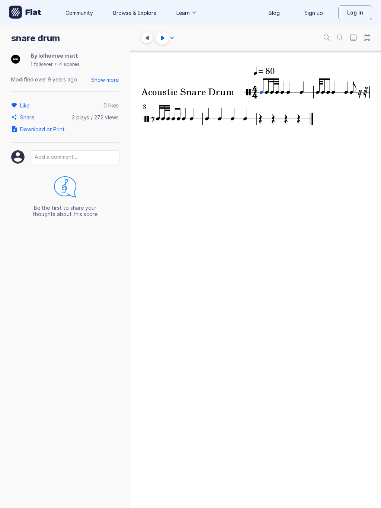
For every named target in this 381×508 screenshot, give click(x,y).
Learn (183, 13)
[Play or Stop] (162, 38)
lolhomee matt (58, 55)
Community (79, 13)
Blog (274, 13)
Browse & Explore (134, 13)
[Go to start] (147, 38)
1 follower (42, 64)
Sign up (313, 13)
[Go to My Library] (25, 13)
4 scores (69, 64)
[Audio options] (172, 38)
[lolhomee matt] (15, 60)
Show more (105, 80)
